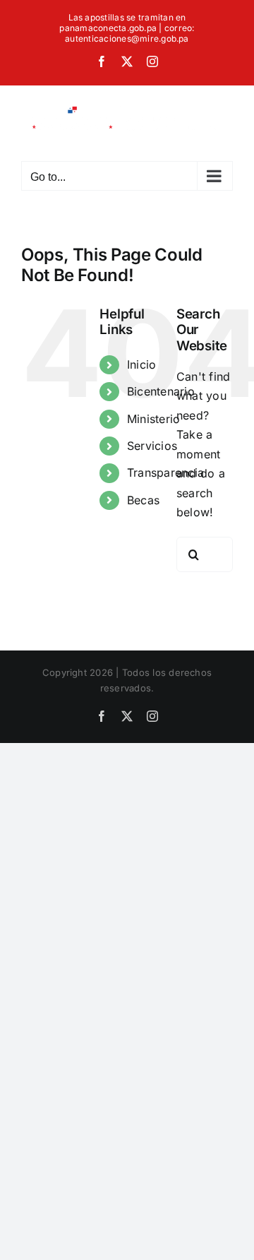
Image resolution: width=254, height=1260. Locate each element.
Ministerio (153, 419)
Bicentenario (161, 391)
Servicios (152, 446)
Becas (143, 500)
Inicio (141, 364)
